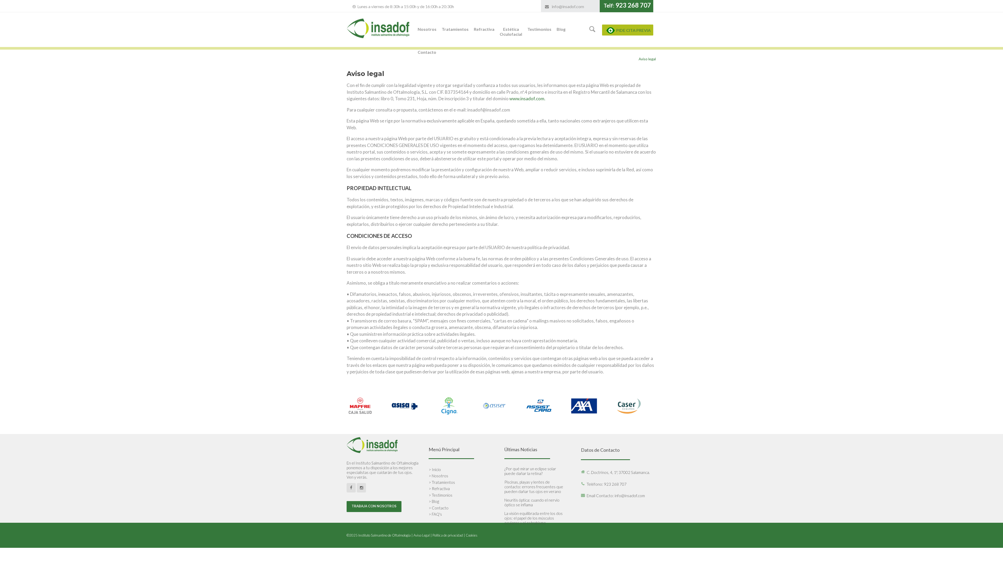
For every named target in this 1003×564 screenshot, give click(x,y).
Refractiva (484, 29)
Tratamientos (455, 29)
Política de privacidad (448, 535)
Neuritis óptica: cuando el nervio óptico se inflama (531, 502)
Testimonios (539, 29)
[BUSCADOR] (592, 33)
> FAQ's (435, 514)
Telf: (627, 5)
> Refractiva (439, 488)
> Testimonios (440, 495)
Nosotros (427, 29)
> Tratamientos (442, 482)
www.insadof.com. (527, 98)
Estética (511, 32)
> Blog (434, 501)
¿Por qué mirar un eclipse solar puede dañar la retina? (530, 471)
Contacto (427, 52)
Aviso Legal (421, 535)
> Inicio (435, 469)
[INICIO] (379, 44)
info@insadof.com (568, 6)
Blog (561, 29)
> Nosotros (438, 475)
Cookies (471, 535)
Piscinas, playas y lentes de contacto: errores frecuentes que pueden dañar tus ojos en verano (533, 487)
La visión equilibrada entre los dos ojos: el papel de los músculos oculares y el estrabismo (533, 518)
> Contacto (438, 508)
